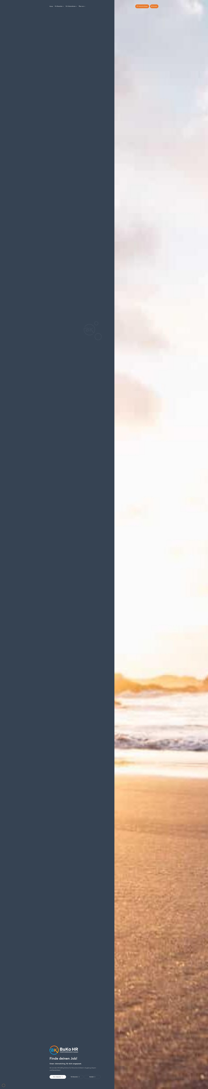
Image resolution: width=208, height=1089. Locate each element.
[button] (3, 1085)
